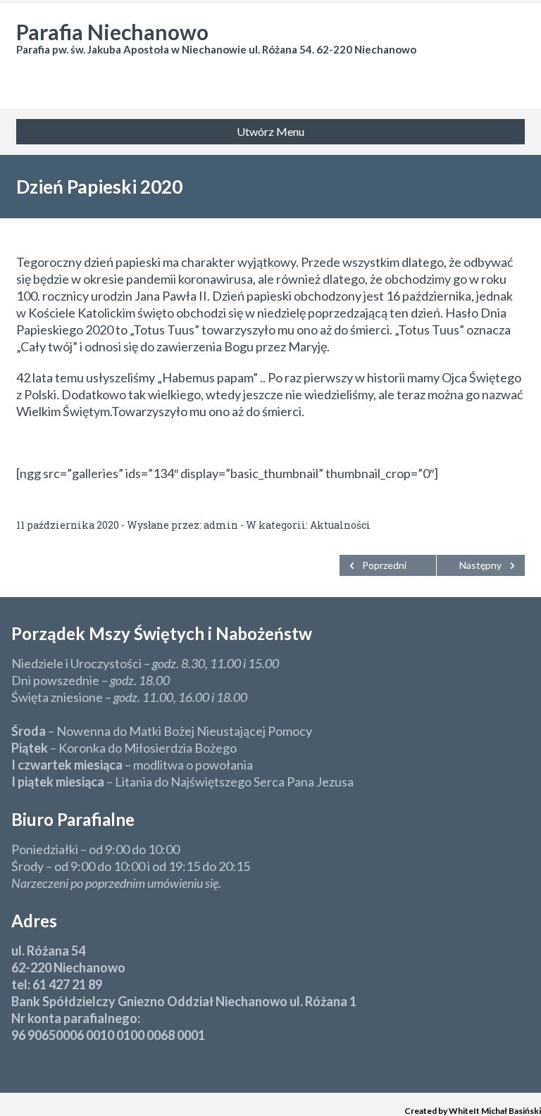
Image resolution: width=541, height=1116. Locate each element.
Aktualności (340, 525)
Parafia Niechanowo (112, 31)
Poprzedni (384, 565)
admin (221, 525)
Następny (480, 565)
